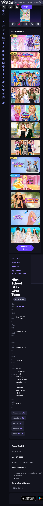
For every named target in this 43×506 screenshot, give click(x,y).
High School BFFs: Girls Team (18, 272)
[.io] (3, 55)
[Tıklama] (3, 93)
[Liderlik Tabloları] (3, 38)
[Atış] (3, 47)
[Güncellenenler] (3, 26)
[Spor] (3, 82)
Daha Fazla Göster (26, 247)
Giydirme (15, 266)
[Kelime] (3, 63)
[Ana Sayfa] (3, 10)
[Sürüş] (3, 90)
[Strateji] (3, 86)
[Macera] (3, 66)
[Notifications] (17, 7)
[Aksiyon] (3, 43)
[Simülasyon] (3, 78)
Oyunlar (14, 258)
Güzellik (15, 262)
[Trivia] (3, 97)
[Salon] (3, 74)
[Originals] (3, 30)
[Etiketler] (3, 103)
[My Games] (10, 7)
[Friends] (4, 7)
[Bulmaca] (3, 51)
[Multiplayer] (3, 34)
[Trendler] (3, 22)
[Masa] (3, 70)
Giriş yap (27, 7)
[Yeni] (3, 18)
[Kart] (3, 59)
